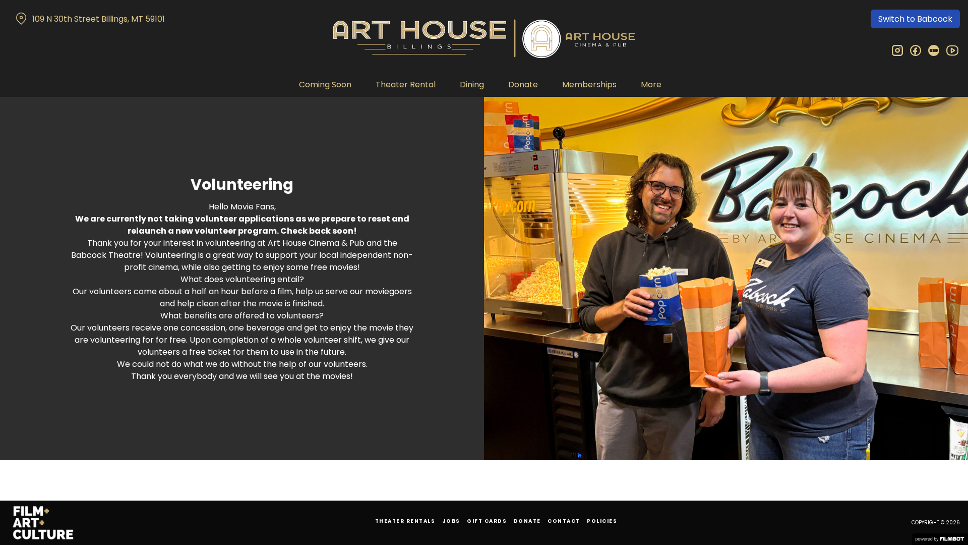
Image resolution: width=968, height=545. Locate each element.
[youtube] (951, 50)
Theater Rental (406, 84)
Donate (523, 84)
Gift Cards (487, 521)
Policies (602, 521)
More (651, 84)
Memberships (589, 84)
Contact (564, 521)
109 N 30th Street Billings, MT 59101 (98, 19)
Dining (472, 84)
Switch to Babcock (915, 19)
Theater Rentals (405, 521)
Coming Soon (325, 84)
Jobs (451, 521)
